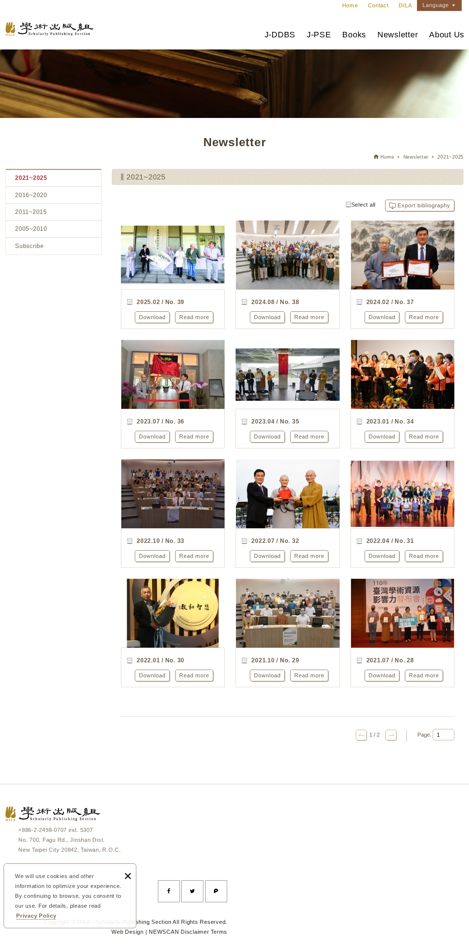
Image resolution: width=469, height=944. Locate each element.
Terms (219, 932)
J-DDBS (280, 34)
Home (350, 5)
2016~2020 (31, 195)
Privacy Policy (36, 915)
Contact (378, 5)
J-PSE (319, 34)
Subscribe (29, 246)
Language (435, 5)
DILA (405, 5)
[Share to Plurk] (216, 891)
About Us (446, 34)
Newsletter (397, 34)
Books (354, 34)
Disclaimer (195, 932)
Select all (363, 204)
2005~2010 (31, 229)
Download (152, 317)
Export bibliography (424, 205)
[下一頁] (390, 735)
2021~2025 (450, 157)
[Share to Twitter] (192, 891)
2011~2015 (31, 212)
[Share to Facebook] (169, 891)
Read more (194, 317)
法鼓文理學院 (49, 28)
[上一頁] (361, 735)
